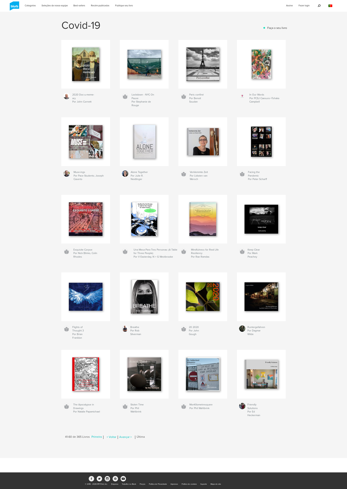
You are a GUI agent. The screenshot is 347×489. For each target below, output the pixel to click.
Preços (142, 484)
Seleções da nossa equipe (55, 5)
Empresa (114, 484)
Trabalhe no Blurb (129, 484)
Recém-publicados (100, 5)
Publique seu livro (124, 5)
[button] (330, 6)
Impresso (174, 484)
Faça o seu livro (277, 28)
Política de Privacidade (158, 484)
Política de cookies (189, 484)
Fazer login (304, 5)
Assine (289, 5)
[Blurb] (14, 7)
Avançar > (125, 437)
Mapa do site (216, 484)
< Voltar (111, 437)
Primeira (96, 437)
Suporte (203, 484)
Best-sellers (79, 5)
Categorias (30, 5)
